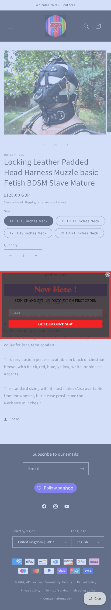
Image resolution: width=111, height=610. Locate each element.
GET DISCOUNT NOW (55, 324)
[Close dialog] (108, 275)
